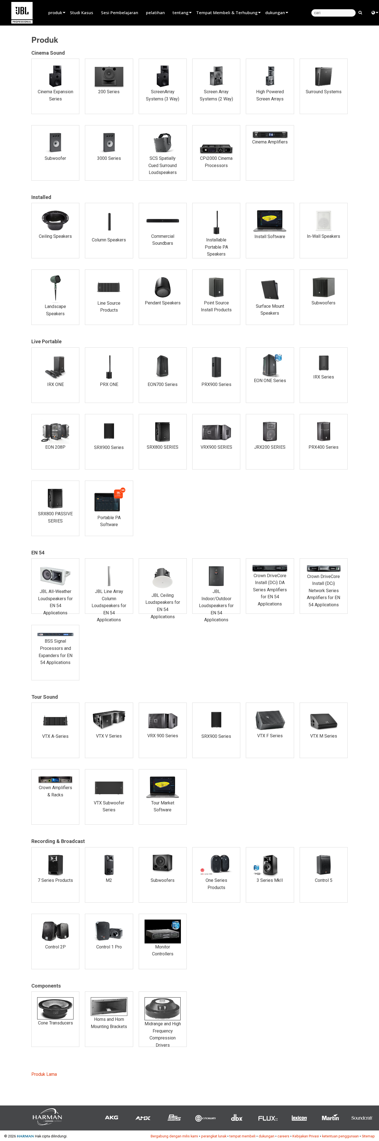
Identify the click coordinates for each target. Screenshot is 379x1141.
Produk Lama (44, 1074)
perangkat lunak (213, 1136)
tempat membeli (242, 1136)
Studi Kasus (81, 12)
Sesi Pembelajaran (119, 12)
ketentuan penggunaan (340, 1136)
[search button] (360, 12)
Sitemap (368, 1136)
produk (55, 12)
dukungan (275, 12)
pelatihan (155, 12)
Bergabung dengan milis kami (174, 1136)
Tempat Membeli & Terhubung (226, 12)
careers (283, 1136)
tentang (180, 12)
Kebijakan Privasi (305, 1136)
